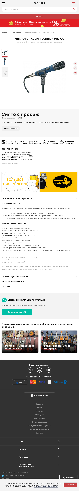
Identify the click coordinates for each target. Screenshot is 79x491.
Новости (40, 404)
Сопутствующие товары (15, 276)
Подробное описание (10, 163)
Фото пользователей (13, 281)
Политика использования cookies (46, 487)
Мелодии (39, 415)
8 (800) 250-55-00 (22, 473)
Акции (39, 407)
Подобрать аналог (11, 128)
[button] (3, 342)
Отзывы (6, 286)
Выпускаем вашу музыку (39, 426)
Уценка (39, 433)
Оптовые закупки (39, 422)
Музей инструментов (39, 429)
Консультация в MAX (17, 312)
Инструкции (39, 418)
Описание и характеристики (17, 198)
